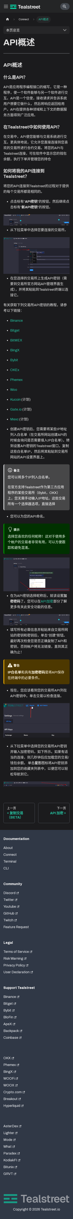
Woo (13, 389)
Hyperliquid (11, 1106)
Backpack (11, 1031)
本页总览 (13, 30)
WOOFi (9, 1078)
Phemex (16, 380)
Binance (16, 320)
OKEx (14, 370)
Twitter (8, 900)
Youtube (9, 906)
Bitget (15, 330)
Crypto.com (12, 1092)
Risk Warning (13, 958)
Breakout (10, 1099)
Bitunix (8, 1167)
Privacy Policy (14, 965)
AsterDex (10, 1126)
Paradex (9, 1153)
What (7, 1146)
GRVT (8, 1174)
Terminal (9, 861)
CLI (6, 868)
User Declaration (16, 972)
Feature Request (16, 927)
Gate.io (16, 409)
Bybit (14, 360)
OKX (7, 1058)
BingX (15, 350)
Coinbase (10, 1037)
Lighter (8, 1133)
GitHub (8, 913)
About (8, 848)
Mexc (14, 419)
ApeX (7, 1024)
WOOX (8, 1085)
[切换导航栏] (5, 6)
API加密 (47, 601)
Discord (9, 893)
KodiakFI (10, 1160)
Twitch (8, 920)
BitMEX (16, 340)
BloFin (8, 1017)
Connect (10, 854)
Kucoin (15, 399)
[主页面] (7, 19)
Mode (7, 1140)
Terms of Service (16, 951)
